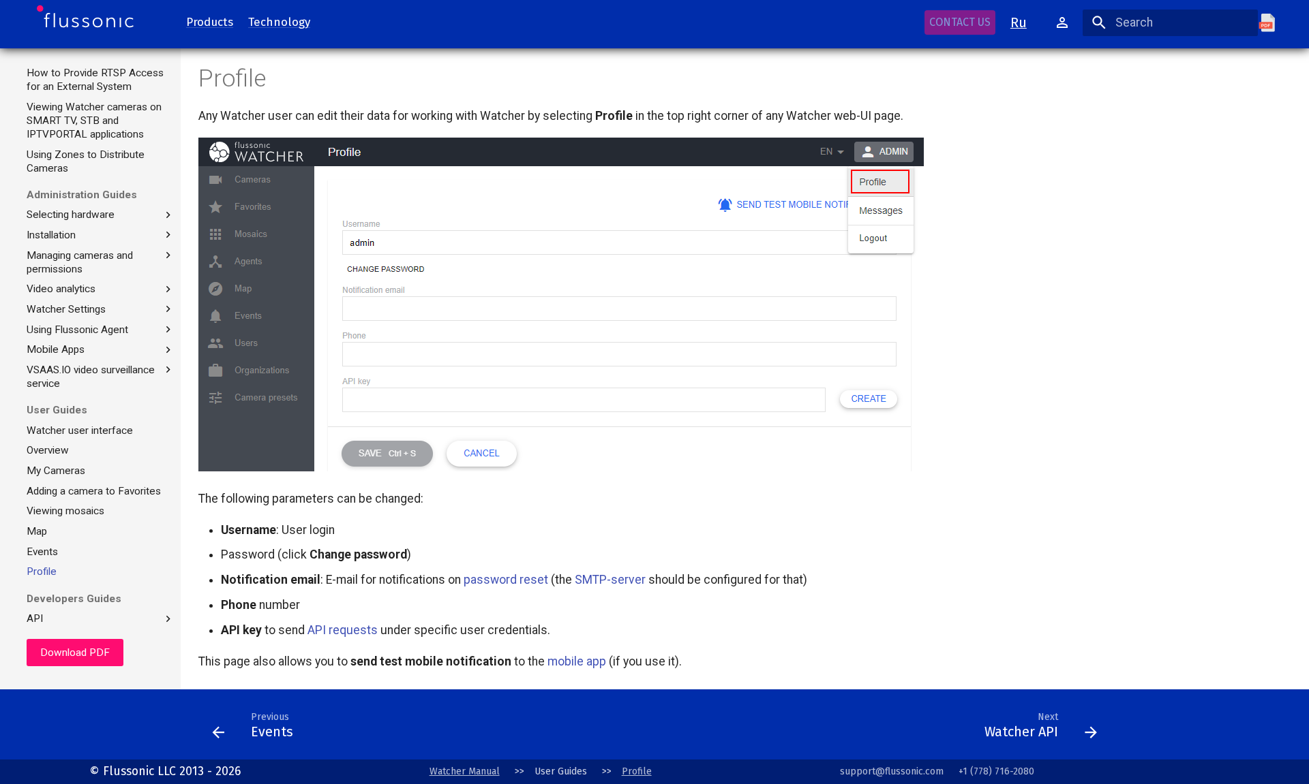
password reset (506, 579)
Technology (279, 21)
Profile (637, 771)
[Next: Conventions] (638, 728)
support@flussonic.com (892, 771)
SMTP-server (610, 579)
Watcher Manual (465, 771)
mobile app (576, 661)
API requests (342, 630)
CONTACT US (960, 22)
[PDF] (1274, 22)
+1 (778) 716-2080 (996, 771)
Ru (1018, 22)
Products (209, 21)
